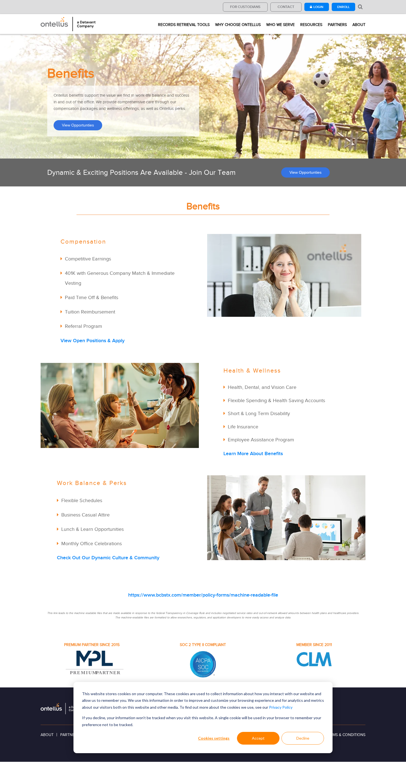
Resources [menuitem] (311, 25)
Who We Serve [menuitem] (280, 25)
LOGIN (318, 7)
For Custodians (245, 7)
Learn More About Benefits (253, 453)
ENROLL (343, 7)
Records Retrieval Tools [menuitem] (184, 25)
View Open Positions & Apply (92, 340)
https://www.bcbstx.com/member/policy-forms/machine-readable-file (203, 595)
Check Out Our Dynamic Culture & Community (108, 557)
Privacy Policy (280, 707)
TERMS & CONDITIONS (345, 735)
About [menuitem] (358, 25)
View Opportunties (78, 125)
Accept (258, 738)
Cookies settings (214, 738)
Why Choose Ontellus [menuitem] (238, 25)
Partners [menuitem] (337, 25)
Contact (286, 7)
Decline (302, 738)
